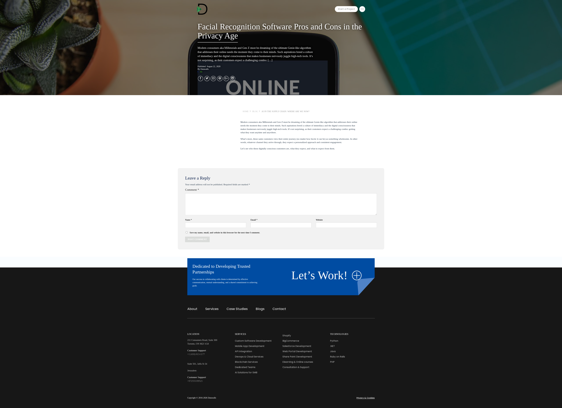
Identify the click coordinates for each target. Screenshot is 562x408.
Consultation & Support (295, 367)
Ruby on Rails (337, 356)
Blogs (260, 309)
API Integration (243, 351)
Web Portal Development (297, 351)
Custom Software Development (253, 340)
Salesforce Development (296, 346)
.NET (332, 346)
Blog (255, 111)
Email (254, 220)
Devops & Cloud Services (249, 356)
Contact (279, 309)
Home (246, 111)
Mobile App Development (249, 346)
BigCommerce (290, 340)
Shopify (286, 335)
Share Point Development (297, 356)
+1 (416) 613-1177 (196, 354)
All (201, 72)
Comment (192, 189)
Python (334, 340)
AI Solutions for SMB (246, 372)
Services (212, 309)
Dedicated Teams (245, 367)
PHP (332, 362)
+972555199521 (195, 381)
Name (188, 220)
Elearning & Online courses (297, 362)
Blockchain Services (246, 362)
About (192, 309)
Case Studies (237, 309)
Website (319, 220)
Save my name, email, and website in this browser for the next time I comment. (225, 233)
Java (333, 351)
